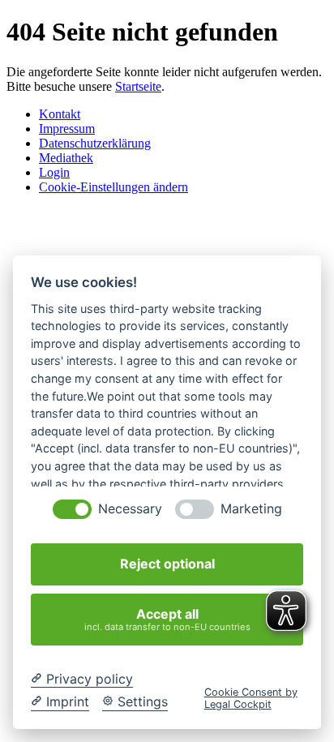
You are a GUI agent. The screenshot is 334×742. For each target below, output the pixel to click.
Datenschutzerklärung (95, 143)
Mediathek (66, 158)
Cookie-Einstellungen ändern (113, 187)
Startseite (138, 86)
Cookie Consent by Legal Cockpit (251, 698)
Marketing (251, 509)
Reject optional (167, 563)
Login (54, 172)
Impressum (67, 128)
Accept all (167, 619)
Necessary (130, 509)
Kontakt (59, 114)
